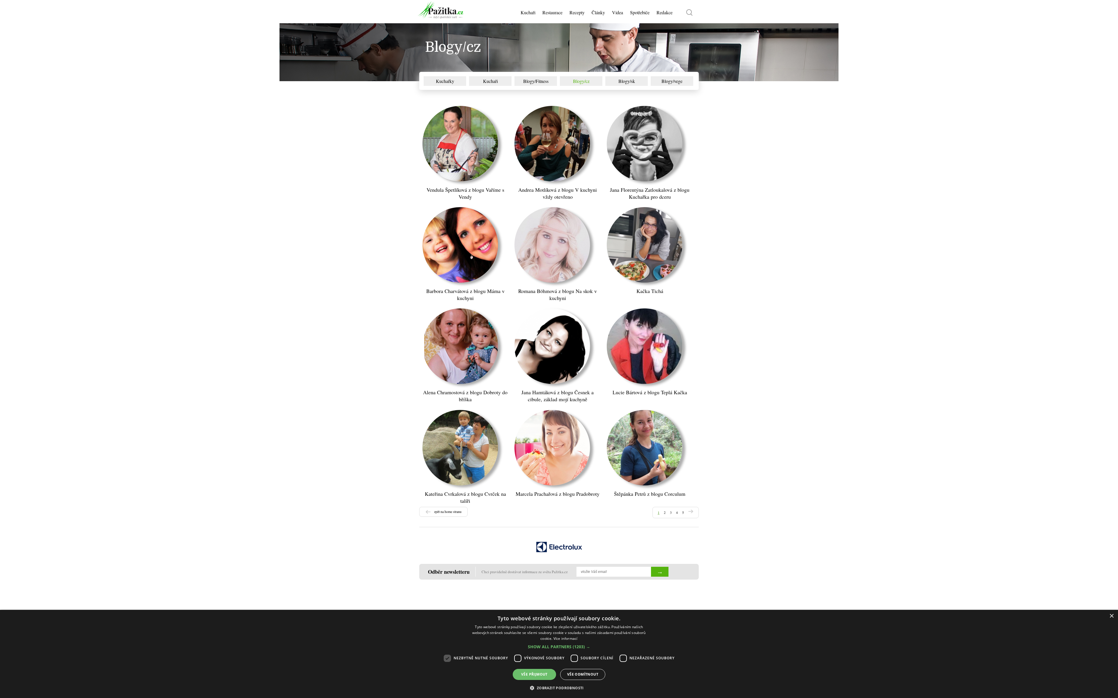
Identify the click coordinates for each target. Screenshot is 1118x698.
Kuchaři (490, 81)
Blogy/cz (581, 81)
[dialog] (559, 654)
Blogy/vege (671, 81)
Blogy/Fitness (536, 81)
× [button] (1111, 616)
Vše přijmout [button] (534, 674)
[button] (559, 646)
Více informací (565, 638)
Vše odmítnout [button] (582, 674)
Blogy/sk (626, 81)
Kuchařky (445, 81)
